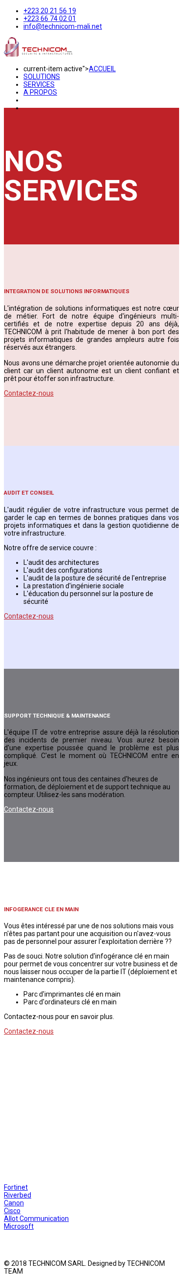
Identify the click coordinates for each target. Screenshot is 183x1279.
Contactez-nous (29, 393)
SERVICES (39, 84)
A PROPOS (40, 92)
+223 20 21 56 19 (49, 11)
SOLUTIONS (41, 76)
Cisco (12, 1211)
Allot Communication (36, 1218)
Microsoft (19, 1226)
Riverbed (17, 1195)
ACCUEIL (102, 69)
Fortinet (16, 1187)
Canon (14, 1203)
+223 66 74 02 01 (49, 18)
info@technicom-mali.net (62, 26)
